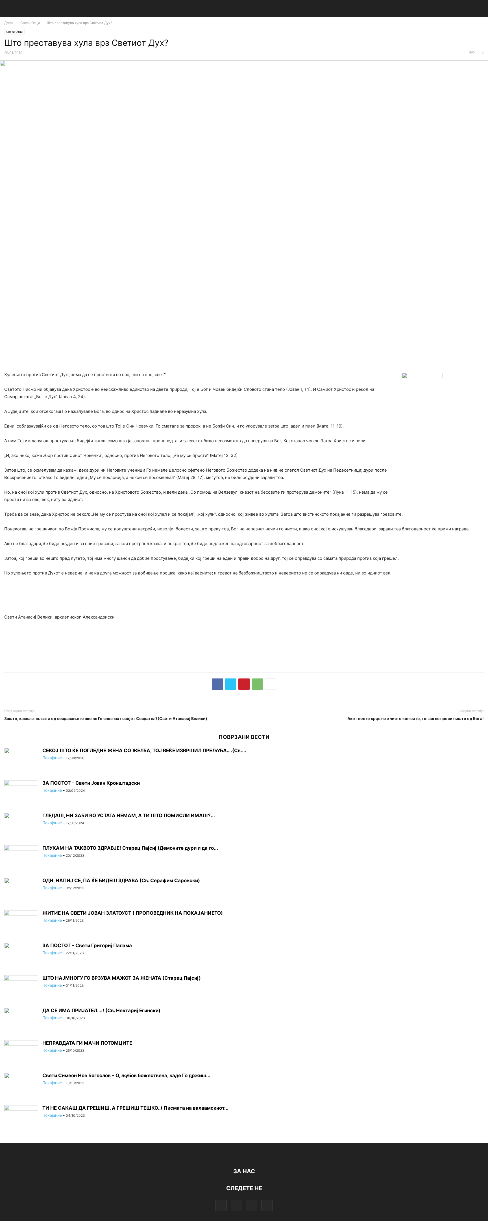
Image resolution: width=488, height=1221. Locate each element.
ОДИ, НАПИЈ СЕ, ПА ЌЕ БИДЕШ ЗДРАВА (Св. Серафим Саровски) (121, 880)
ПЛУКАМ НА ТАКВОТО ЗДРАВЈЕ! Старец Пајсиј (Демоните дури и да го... (130, 848)
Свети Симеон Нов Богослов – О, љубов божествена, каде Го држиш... (126, 1075)
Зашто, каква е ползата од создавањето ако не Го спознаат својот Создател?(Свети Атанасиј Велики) (105, 718)
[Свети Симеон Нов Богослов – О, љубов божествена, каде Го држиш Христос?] (21, 1085)
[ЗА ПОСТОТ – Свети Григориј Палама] (21, 955)
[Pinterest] (244, 684)
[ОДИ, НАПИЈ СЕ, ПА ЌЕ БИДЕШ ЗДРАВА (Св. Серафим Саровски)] (21, 890)
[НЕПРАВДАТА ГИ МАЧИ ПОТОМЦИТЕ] (21, 1053)
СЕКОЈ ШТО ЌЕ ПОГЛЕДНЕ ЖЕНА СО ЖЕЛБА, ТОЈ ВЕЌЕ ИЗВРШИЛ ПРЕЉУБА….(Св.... (144, 750)
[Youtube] (267, 1205)
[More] (270, 684)
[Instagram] (236, 1205)
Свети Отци (30, 23)
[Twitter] (230, 684)
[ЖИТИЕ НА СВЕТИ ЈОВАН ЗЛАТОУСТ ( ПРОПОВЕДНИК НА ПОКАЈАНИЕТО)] (21, 923)
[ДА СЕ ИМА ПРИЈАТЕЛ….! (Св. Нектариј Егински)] (21, 1020)
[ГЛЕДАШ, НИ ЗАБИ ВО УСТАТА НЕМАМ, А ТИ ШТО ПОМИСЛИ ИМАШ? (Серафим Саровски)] (21, 825)
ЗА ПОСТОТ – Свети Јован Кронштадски (91, 783)
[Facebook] (217, 684)
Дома (8, 23)
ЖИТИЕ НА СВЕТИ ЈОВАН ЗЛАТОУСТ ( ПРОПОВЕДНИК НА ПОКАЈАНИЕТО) (132, 913)
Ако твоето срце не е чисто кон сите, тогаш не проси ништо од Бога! (415, 718)
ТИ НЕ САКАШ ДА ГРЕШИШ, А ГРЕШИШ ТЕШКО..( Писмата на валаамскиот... (135, 1108)
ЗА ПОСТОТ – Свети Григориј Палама (87, 945)
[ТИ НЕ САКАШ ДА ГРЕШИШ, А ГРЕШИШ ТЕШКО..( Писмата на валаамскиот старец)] (21, 1118)
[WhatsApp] (257, 684)
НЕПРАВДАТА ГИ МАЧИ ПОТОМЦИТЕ (87, 1043)
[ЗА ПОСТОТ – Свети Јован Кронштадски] (21, 793)
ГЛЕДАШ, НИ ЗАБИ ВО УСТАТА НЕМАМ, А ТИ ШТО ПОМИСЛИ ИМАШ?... (128, 815)
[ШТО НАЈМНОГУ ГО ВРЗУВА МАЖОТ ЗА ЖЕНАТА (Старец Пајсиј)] (21, 988)
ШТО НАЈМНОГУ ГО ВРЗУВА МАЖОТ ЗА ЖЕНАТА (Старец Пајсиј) (121, 978)
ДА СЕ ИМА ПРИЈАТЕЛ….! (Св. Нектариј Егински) (101, 1010)
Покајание (52, 757)
